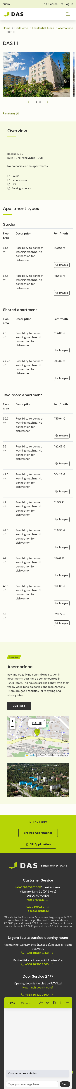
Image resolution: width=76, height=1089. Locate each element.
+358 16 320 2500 (37, 995)
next (47, 102)
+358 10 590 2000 (37, 964)
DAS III (37, 723)
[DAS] (13, 14)
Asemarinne (65, 28)
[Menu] (68, 14)
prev (28, 102)
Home (7, 28)
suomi (6, 4)
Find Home (21, 28)
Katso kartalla (35, 900)
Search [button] (53, 4)
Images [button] (63, 264)
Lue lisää (19, 706)
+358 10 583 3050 (37, 953)
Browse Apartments (38, 833)
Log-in (69, 4)
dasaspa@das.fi (38, 911)
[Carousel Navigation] (38, 102)
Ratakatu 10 (11, 113)
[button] (37, 733)
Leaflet (32, 755)
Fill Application (40, 844)
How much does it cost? (38, 987)
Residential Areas (43, 28)
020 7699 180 (35, 907)
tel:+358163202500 (28, 887)
